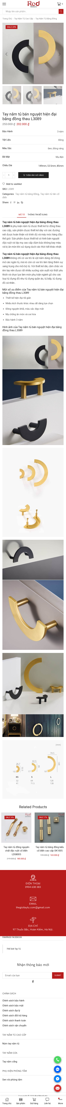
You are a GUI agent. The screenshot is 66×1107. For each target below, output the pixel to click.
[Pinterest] (14, 202)
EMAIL (33, 903)
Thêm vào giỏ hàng (35, 175)
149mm (42, 166)
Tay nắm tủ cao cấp (23, 18)
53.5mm (51, 166)
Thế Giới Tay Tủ (14, 949)
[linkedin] (18, 202)
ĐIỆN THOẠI (33, 883)
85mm (60, 166)
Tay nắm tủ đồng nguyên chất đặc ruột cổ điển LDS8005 (16, 851)
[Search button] (61, 11)
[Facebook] (11, 202)
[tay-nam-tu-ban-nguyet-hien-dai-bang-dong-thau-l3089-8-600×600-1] (53, 95)
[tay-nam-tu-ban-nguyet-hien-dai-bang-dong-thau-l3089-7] (12, 95)
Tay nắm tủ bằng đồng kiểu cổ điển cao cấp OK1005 (50, 849)
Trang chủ (7, 18)
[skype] (21, 202)
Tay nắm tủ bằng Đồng (46, 18)
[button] (6, 54)
